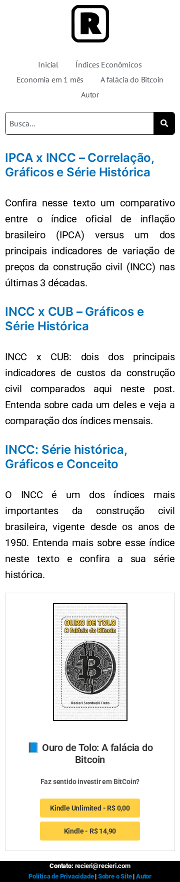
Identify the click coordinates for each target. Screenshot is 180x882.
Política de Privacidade (61, 876)
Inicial (48, 64)
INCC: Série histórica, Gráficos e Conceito (66, 456)
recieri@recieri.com (102, 866)
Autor (90, 94)
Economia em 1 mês (50, 79)
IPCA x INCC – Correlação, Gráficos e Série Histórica (79, 164)
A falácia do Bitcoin (132, 79)
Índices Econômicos (109, 64)
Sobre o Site (115, 876)
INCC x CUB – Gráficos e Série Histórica (74, 318)
